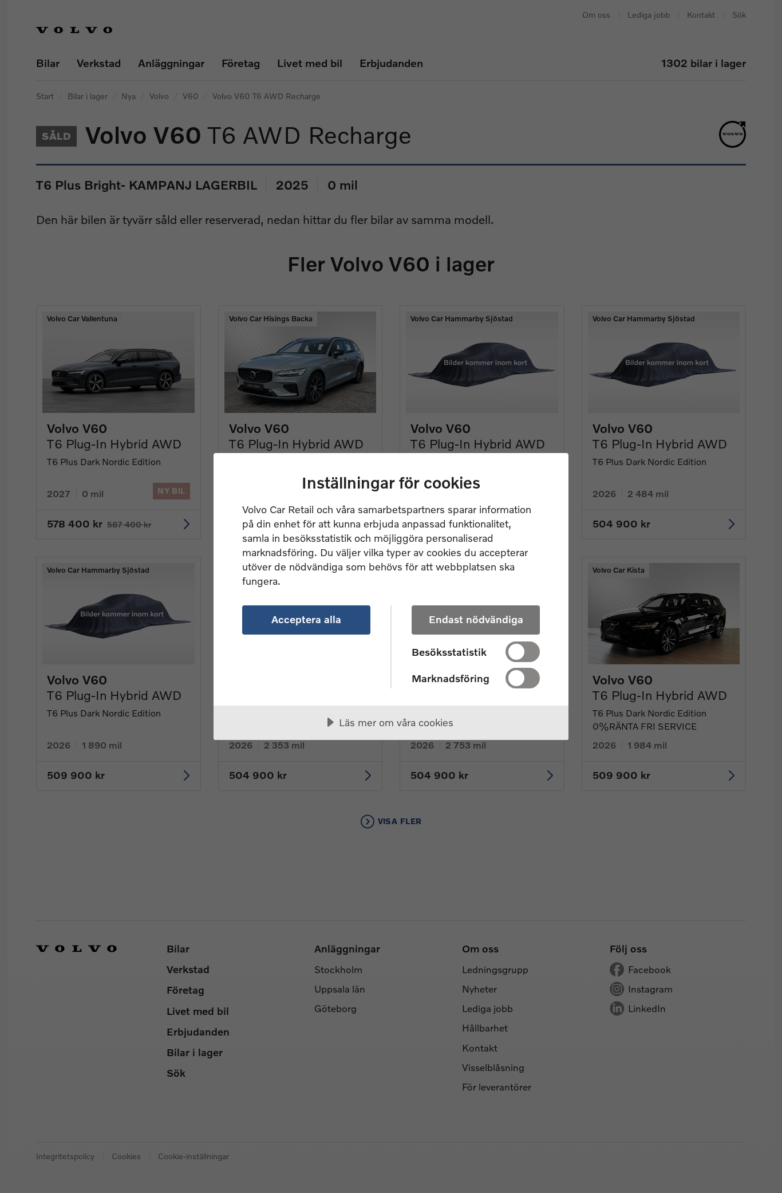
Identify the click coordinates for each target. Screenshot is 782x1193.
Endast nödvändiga (476, 619)
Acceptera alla (306, 619)
